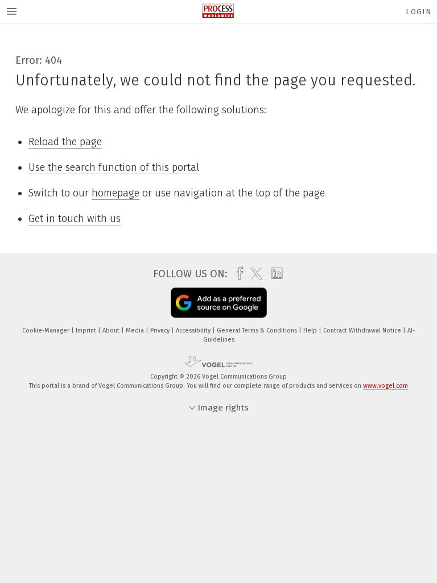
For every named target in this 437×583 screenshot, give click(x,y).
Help (311, 330)
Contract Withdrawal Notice (363, 330)
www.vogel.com (385, 385)
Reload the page (65, 142)
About (111, 330)
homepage (115, 193)
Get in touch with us (74, 218)
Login (418, 12)
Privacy (160, 330)
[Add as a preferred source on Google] (219, 303)
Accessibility (194, 330)
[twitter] (253, 274)
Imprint (87, 330)
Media (136, 330)
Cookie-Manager (46, 330)
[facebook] (237, 273)
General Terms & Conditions (258, 330)
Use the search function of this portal (113, 167)
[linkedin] (274, 273)
